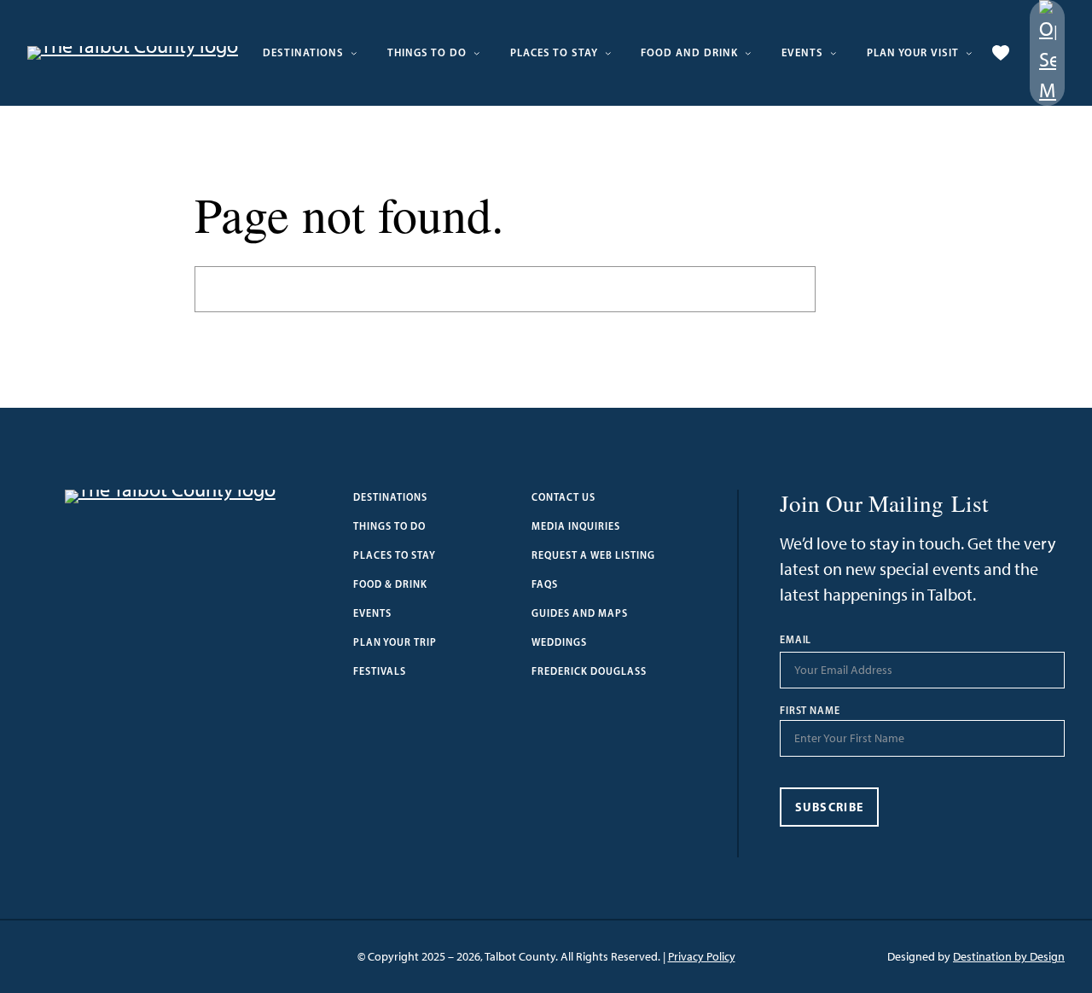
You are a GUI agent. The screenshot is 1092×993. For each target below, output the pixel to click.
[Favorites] (1000, 53)
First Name (810, 711)
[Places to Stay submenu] (608, 52)
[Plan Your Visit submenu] (969, 52)
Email (796, 640)
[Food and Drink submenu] (748, 52)
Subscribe (829, 807)
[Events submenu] (833, 52)
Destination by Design (1009, 956)
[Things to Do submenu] (476, 52)
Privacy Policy (701, 956)
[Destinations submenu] (354, 52)
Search (857, 288)
